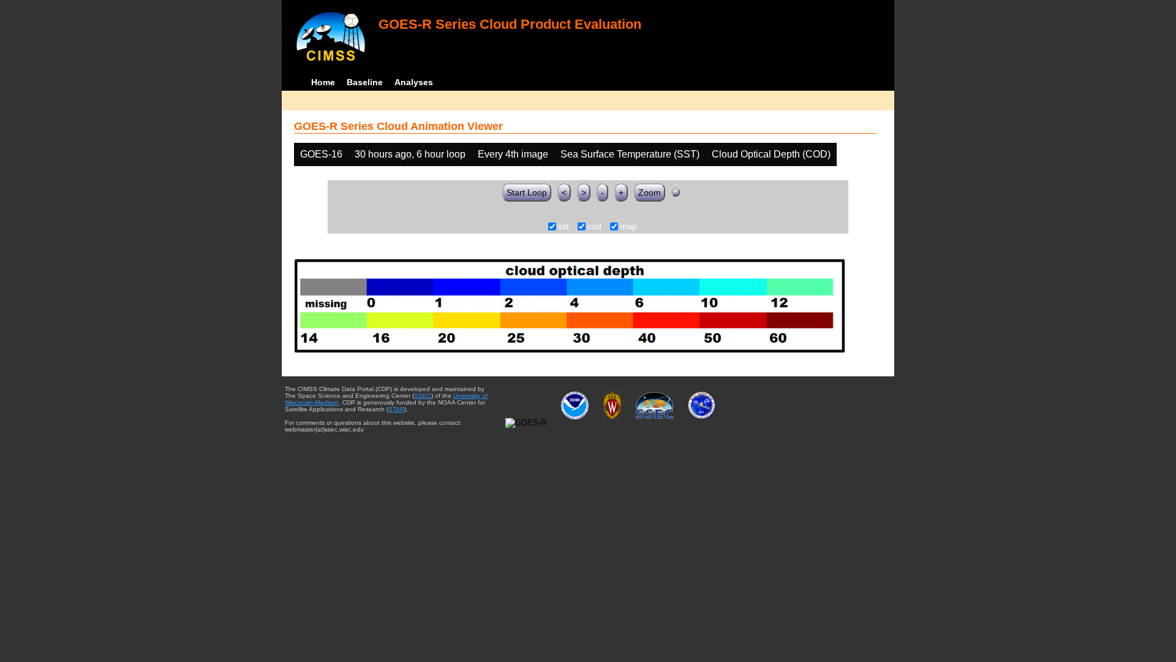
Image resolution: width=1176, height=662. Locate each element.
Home (323, 82)
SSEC (422, 395)
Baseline (365, 82)
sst (563, 227)
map (628, 227)
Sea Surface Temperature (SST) (629, 154)
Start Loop (527, 192)
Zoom (649, 192)
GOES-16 (321, 154)
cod (594, 227)
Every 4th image (513, 154)
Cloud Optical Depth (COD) (771, 154)
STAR (396, 409)
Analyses (413, 82)
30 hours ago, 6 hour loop (410, 154)
